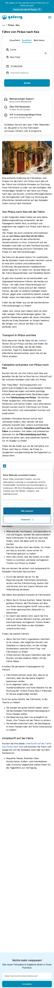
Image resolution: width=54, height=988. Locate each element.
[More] (3, 25)
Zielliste (42, 340)
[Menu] (49, 17)
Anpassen (25, 519)
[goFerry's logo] (13, 17)
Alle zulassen (27, 511)
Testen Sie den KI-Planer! (25, 9)
